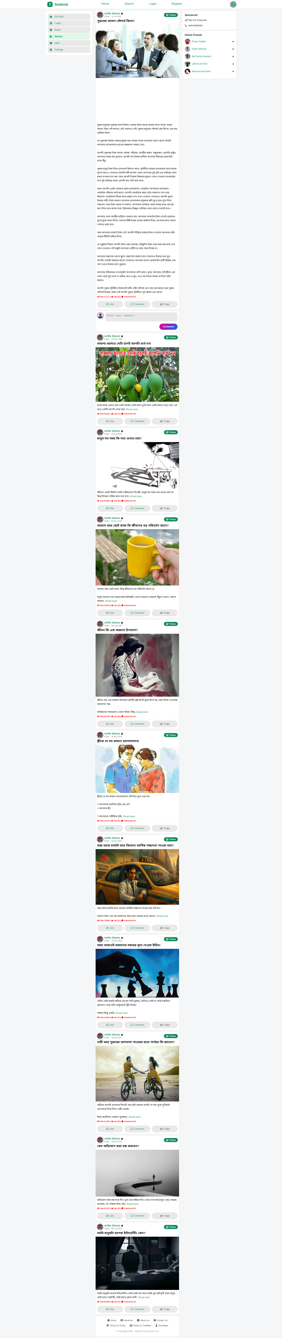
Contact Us (162, 1320)
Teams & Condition (142, 1325)
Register (176, 3)
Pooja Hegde (199, 41)
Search (129, 3)
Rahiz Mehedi (199, 49)
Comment (139, 304)
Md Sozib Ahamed (201, 56)
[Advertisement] (137, 100)
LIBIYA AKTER (199, 64)
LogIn (153, 3)
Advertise (128, 1320)
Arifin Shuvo (112, 13)
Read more (132, 409)
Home (105, 3)
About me (145, 1320)
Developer (163, 1325)
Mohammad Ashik (201, 71)
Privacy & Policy (118, 1325)
